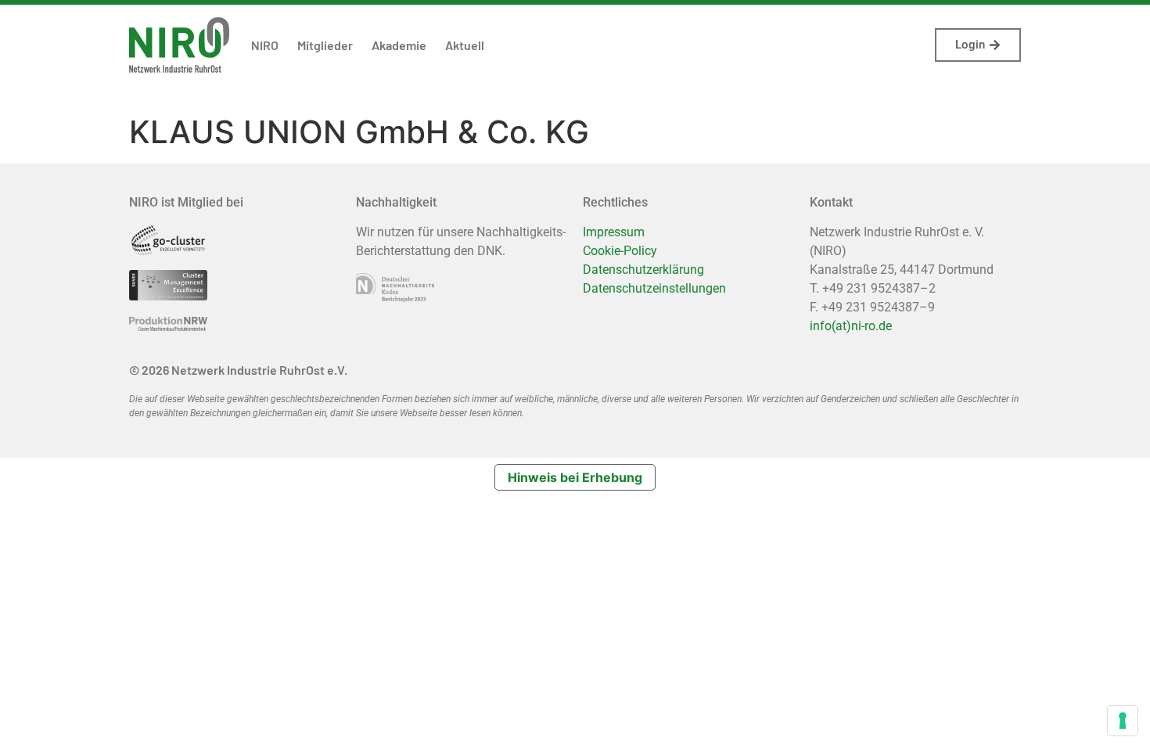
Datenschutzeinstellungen (654, 288)
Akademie (399, 45)
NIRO (265, 45)
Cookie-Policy (620, 250)
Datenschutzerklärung (643, 269)
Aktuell (464, 45)
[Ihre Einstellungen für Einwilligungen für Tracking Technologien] (1122, 720)
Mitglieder (325, 45)
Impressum (614, 232)
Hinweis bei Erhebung (575, 477)
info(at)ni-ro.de (851, 325)
